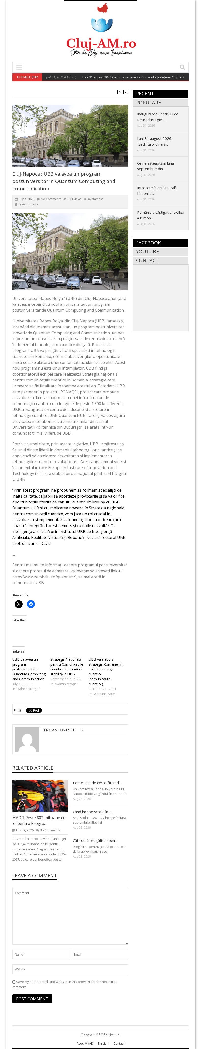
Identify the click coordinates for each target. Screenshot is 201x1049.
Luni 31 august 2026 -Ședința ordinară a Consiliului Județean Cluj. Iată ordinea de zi (131, 77)
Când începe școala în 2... (93, 811)
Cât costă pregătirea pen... (95, 840)
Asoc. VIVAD (85, 1043)
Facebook (148, 242)
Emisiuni (103, 1043)
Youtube (147, 251)
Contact (147, 260)
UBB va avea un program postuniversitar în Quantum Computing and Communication (29, 669)
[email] (82, 730)
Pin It (17, 710)
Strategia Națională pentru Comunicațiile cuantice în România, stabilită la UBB (67, 666)
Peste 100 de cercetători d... (97, 782)
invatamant (95, 199)
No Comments (51, 199)
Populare (148, 102)
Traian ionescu (28, 204)
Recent (145, 93)
